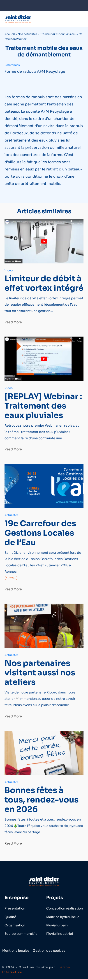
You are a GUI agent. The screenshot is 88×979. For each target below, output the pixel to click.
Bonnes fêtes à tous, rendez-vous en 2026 (42, 799)
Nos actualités (27, 34)
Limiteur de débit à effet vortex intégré (44, 283)
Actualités (11, 515)
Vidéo (9, 270)
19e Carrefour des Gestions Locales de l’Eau (40, 533)
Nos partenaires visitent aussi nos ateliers (40, 672)
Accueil (10, 34)
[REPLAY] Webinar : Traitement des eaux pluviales (43, 405)
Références (12, 65)
